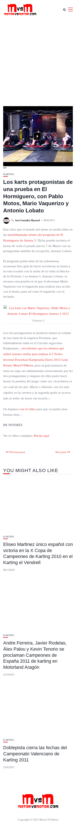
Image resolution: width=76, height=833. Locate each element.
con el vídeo (27, 409)
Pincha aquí (41, 435)
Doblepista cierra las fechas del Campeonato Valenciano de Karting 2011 (35, 753)
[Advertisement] (38, 59)
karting (8, 174)
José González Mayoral (27, 220)
